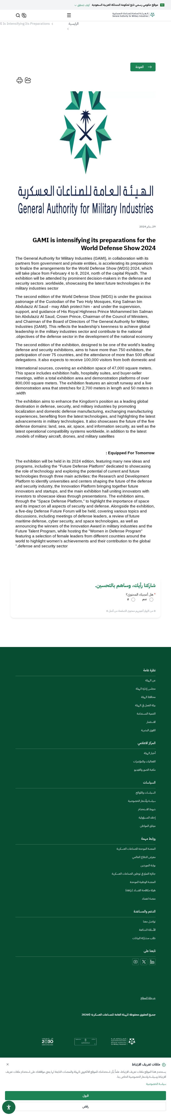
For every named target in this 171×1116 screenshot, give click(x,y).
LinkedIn (152, 961)
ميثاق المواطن (148, 826)
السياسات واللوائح (146, 792)
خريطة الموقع (148, 998)
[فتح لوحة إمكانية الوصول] (8, 1107)
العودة (140, 66)
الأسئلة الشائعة (147, 930)
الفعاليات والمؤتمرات (144, 761)
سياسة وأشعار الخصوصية (142, 801)
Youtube (135, 961)
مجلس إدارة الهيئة (146, 688)
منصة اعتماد (149, 898)
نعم (144, 599)
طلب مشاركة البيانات (144, 938)
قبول (86, 1095)
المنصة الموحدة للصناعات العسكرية (136, 849)
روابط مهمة (148, 838)
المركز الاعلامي (147, 743)
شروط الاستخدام (147, 809)
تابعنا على (150, 950)
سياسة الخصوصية (156, 1084)
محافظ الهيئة (148, 697)
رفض (85, 1106)
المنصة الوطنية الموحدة (143, 882)
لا (128, 599)
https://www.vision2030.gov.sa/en (47, 1041)
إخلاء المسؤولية (147, 817)
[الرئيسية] (134, 16)
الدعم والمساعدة (145, 911)
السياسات (149, 782)
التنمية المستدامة (146, 713)
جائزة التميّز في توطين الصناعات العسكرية (134, 874)
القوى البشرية (148, 730)
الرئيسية (74, 23)
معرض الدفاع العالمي (144, 857)
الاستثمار (151, 722)
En (23, 15)
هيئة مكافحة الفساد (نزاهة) (140, 890)
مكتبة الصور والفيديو (145, 770)
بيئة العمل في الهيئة (145, 705)
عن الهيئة (150, 680)
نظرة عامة (149, 670)
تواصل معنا (149, 921)
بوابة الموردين (148, 865)
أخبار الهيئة (150, 753)
